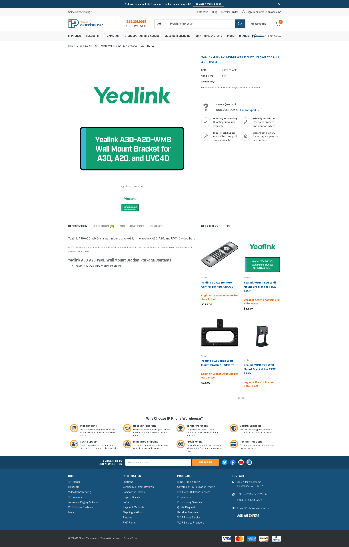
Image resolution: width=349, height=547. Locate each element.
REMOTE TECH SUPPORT (208, 4)
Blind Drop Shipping (188, 481)
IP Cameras (111, 36)
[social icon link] (224, 462)
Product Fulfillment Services (193, 492)
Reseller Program (187, 512)
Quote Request (186, 507)
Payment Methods (133, 507)
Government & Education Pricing (196, 487)
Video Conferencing (177, 36)
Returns (127, 517)
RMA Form (129, 522)
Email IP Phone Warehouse (253, 508)
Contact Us (201, 12)
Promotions (184, 497)
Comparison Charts (134, 492)
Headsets (92, 36)
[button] (279, 4)
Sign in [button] (250, 12)
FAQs (126, 502)
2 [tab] (243, 398)
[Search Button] (240, 23)
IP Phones (74, 36)
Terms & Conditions (110, 538)
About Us (128, 481)
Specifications (132, 226)
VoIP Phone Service (188, 517)
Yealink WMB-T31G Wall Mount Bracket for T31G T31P (260, 287)
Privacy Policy (130, 538)
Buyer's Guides (229, 12)
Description (77, 226)
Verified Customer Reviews (138, 487)
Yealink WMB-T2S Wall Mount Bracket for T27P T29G (260, 369)
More (230, 36)
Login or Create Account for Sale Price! (219, 297)
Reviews (156, 226)
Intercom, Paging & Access (142, 36)
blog (215, 12)
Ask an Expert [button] (248, 516)
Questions (103, 226)
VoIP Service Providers (190, 522)
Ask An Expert (248, 110)
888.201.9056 (136, 21)
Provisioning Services (189, 502)
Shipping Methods (133, 512)
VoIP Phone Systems (209, 36)
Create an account (270, 12)
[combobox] (201, 23)
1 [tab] (239, 398)
